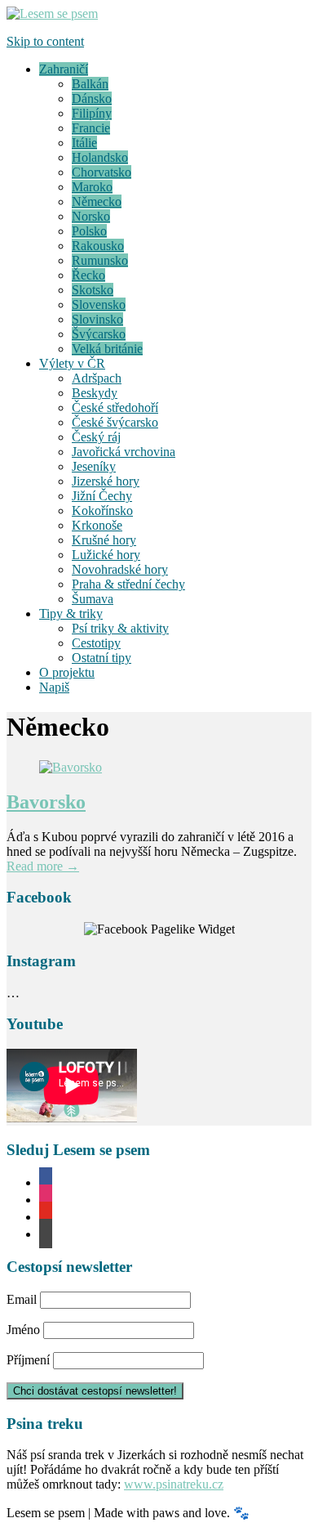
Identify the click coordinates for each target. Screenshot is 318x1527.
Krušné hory (104, 540)
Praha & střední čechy (128, 584)
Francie (91, 128)
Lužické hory (106, 555)
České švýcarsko (115, 422)
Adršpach (96, 378)
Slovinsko (97, 319)
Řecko (88, 275)
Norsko (91, 216)
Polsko (89, 231)
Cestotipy (96, 643)
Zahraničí (63, 69)
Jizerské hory (105, 481)
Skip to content (45, 41)
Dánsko (92, 98)
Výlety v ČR (72, 363)
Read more (43, 866)
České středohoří (115, 407)
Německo (96, 201)
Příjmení (28, 1360)
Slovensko (99, 304)
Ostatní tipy (101, 658)
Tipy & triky (71, 613)
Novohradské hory (120, 569)
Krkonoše (97, 525)
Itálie (84, 143)
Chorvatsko (101, 172)
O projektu (67, 672)
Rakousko (98, 246)
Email (22, 1299)
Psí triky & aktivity (120, 628)
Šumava (92, 599)
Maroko (92, 187)
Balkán (90, 84)
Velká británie (107, 349)
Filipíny (92, 113)
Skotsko (92, 290)
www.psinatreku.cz (173, 1484)
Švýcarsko (99, 334)
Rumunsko (100, 260)
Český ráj (96, 437)
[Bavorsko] (70, 767)
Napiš (54, 687)
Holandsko (100, 157)
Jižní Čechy (102, 496)
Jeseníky (94, 466)
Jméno (23, 1330)
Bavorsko (46, 802)
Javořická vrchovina (123, 452)
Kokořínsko (102, 510)
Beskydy (94, 393)
